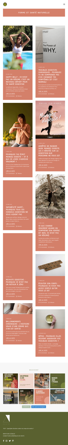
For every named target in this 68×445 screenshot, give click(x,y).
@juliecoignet (34, 370)
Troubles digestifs (10, 32)
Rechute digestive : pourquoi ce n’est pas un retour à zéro (17, 282)
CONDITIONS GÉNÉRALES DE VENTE (13, 436)
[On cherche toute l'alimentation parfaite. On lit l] (57, 380)
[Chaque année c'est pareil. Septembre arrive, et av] (10, 380)
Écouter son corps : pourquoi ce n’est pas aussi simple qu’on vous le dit (49, 287)
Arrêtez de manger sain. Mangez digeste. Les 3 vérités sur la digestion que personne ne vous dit (49, 151)
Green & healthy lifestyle (45, 104)
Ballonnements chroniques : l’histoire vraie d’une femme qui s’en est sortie (17, 325)
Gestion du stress (43, 110)
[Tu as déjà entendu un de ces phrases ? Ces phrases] (57, 396)
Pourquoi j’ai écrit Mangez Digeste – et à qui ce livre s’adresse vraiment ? (17, 158)
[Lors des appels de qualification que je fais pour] (41, 380)
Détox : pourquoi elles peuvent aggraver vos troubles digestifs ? (49, 338)
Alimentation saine (23, 29)
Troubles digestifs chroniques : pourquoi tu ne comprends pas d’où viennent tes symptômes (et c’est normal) (49, 76)
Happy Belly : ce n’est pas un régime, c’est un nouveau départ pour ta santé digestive (17, 80)
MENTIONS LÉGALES (9, 433)
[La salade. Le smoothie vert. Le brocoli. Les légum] (26, 396)
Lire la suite (10, 93)
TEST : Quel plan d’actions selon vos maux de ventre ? (18, 428)
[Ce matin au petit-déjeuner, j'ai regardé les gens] (10, 396)
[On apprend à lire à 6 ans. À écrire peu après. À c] (26, 380)
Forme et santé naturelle (12, 29)
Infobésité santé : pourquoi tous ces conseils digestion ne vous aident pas (17, 211)
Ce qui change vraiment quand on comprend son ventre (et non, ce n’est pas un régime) (49, 231)
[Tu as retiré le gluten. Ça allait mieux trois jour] (41, 396)
